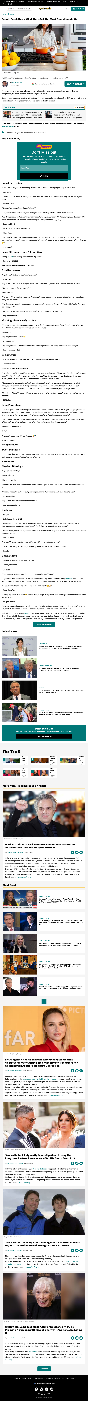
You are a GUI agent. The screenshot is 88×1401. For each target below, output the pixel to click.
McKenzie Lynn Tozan (15, 1163)
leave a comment (75, 84)
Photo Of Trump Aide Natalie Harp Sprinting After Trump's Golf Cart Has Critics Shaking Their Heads (61, 713)
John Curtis (11, 1338)
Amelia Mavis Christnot (15, 852)
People (41, 688)
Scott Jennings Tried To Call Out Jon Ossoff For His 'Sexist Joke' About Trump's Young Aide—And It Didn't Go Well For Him (61, 922)
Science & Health (45, 666)
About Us (17, 1378)
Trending (11, 14)
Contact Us (70, 1378)
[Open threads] (46, 1389)
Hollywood (33, 1352)
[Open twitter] (41, 1389)
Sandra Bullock (39, 1169)
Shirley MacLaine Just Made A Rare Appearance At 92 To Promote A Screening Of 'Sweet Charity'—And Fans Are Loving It (43, 1329)
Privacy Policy (27, 1378)
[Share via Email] (81, 852)
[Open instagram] (51, 1389)
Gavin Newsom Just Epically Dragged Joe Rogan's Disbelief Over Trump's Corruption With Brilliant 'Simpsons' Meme (61, 988)
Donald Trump (44, 710)
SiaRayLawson (8, 126)
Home (4, 14)
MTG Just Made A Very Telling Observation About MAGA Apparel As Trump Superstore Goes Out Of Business (60, 944)
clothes (69, 578)
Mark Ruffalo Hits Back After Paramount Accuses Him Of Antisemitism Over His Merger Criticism (40, 846)
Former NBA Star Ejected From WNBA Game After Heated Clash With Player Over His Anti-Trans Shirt (41, 3)
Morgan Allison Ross (14, 1071)
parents (27, 613)
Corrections (49, 1378)
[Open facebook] (36, 1389)
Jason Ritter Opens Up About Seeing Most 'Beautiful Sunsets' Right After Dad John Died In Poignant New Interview (43, 1244)
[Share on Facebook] (72, 852)
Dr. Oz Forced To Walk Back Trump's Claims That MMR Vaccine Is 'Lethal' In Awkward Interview (59, 669)
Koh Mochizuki (17, 82)
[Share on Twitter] (77, 852)
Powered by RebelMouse (44, 1397)
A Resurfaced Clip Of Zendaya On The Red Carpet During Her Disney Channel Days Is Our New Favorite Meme (60, 647)
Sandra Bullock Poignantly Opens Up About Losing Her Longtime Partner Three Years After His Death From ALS (40, 1157)
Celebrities (43, 644)
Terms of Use (38, 1378)
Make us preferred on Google (20, 9)
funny (10, 257)
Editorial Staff (59, 1378)
